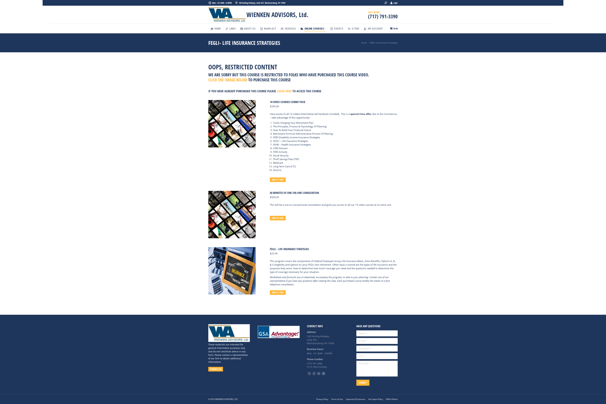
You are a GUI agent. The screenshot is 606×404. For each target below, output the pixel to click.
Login (395, 2)
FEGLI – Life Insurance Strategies (289, 249)
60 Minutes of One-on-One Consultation (294, 193)
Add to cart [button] (278, 179)
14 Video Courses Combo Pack (287, 102)
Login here (284, 91)
